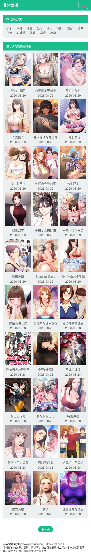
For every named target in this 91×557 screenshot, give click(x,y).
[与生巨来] (73, 162)
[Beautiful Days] (45, 255)
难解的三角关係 (73, 462)
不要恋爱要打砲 (45, 230)
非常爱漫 (10, 5)
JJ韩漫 (21, 33)
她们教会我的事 (45, 183)
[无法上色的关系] (18, 441)
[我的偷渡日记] (45, 394)
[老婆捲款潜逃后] (73, 301)
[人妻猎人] (18, 115)
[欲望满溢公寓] (18, 301)
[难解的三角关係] (73, 441)
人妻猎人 (18, 137)
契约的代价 (73, 90)
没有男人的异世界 (18, 369)
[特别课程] (73, 394)
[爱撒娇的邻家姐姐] (45, 301)
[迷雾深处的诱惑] (73, 487)
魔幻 (70, 28)
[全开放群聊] (45, 348)
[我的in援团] (18, 69)
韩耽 (33, 33)
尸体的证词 (73, 369)
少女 (50, 28)
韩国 (53, 33)
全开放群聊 (45, 369)
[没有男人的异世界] (18, 348)
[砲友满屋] (18, 487)
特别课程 (73, 416)
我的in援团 (18, 90)
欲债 (45, 509)
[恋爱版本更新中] (45, 69)
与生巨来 (73, 183)
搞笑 (30, 28)
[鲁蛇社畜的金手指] (73, 255)
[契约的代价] (73, 69)
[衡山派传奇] (18, 394)
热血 (9, 28)
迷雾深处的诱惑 (73, 509)
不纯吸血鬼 (73, 137)
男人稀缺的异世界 (45, 137)
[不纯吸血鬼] (73, 115)
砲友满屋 (18, 509)
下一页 (45, 529)
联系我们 (60, 544)
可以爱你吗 (45, 462)
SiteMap (49, 544)
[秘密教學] (18, 255)
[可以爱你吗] (45, 441)
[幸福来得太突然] (73, 208)
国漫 (43, 33)
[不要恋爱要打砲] (45, 208)
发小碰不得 (18, 183)
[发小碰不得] (18, 162)
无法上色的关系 (18, 462)
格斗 (19, 28)
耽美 (40, 28)
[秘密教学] (18, 208)
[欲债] (45, 487)
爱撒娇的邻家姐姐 (45, 323)
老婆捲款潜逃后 (73, 323)
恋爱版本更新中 (45, 90)
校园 (80, 28)
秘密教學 (18, 276)
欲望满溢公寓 (18, 323)
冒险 (60, 28)
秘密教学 (18, 230)
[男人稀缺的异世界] (45, 115)
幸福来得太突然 (73, 230)
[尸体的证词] (73, 348)
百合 (9, 33)
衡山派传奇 (18, 416)
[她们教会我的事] (45, 162)
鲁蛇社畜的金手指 (73, 276)
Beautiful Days (45, 276)
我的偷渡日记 (45, 416)
